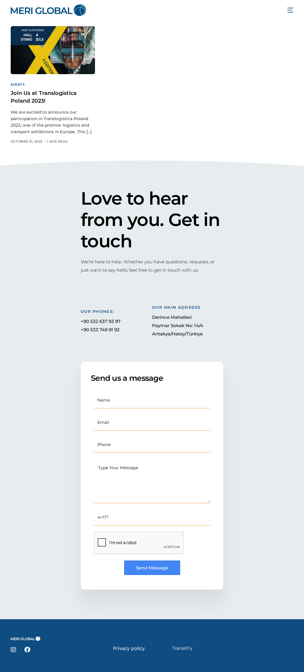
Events (18, 84)
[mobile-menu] (287, 10)
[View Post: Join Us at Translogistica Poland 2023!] (53, 50)
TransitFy (182, 648)
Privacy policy (129, 648)
